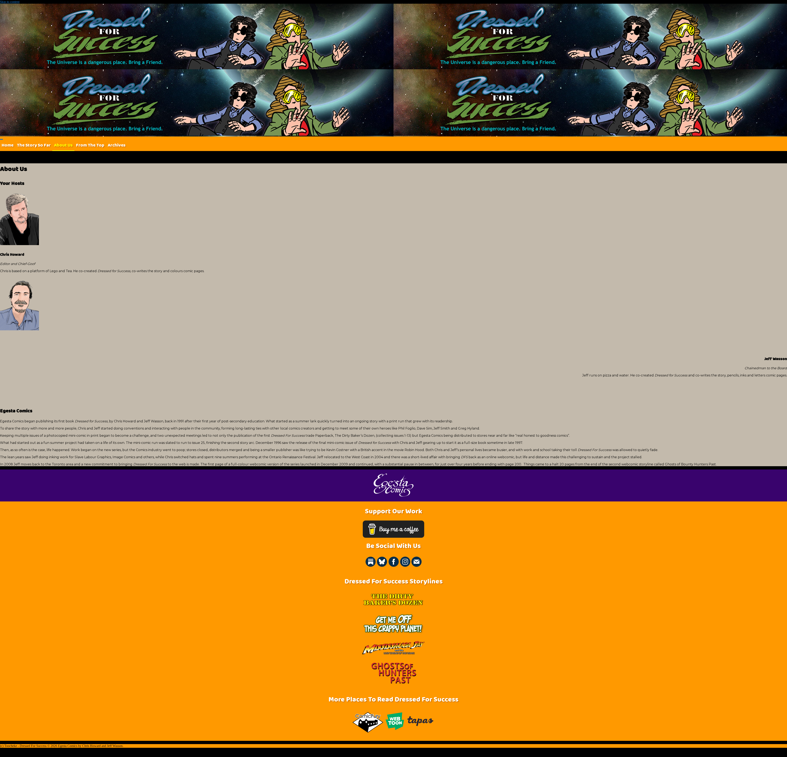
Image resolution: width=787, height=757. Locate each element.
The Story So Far (34, 145)
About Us (63, 145)
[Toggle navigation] (1, 139)
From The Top (90, 145)
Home (8, 145)
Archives (117, 145)
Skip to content (9, 1)
